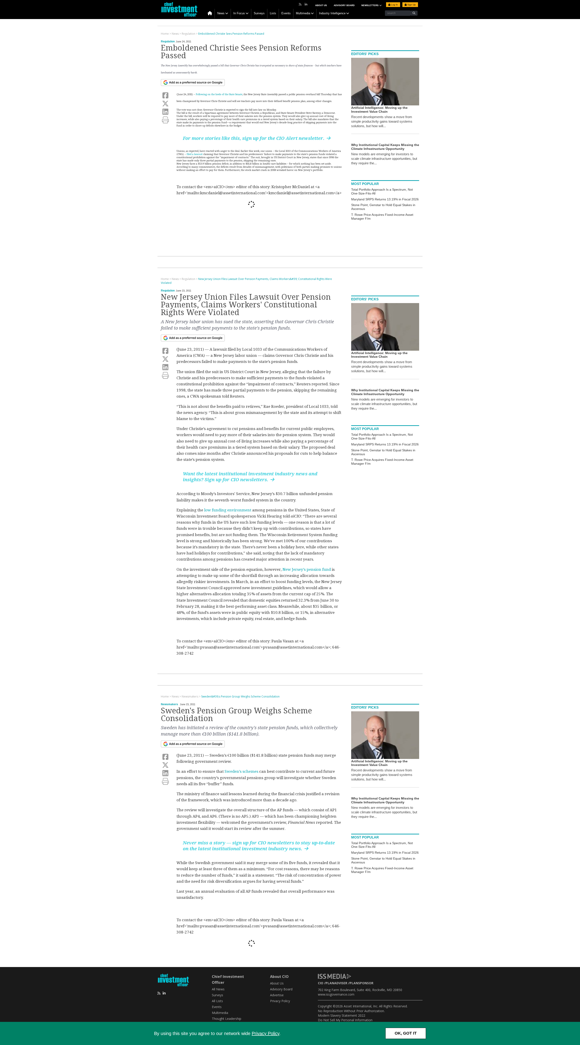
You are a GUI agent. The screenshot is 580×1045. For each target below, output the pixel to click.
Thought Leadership (226, 1018)
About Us (321, 5)
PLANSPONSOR (361, 983)
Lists (273, 13)
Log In (394, 4)
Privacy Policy (265, 1033)
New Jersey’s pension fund (307, 569)
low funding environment (227, 510)
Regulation (168, 41)
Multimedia (303, 13)
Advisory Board (344, 5)
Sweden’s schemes (242, 771)
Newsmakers (169, 704)
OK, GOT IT (406, 1033)
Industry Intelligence (332, 13)
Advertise (277, 995)
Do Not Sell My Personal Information (345, 1020)
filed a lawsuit (195, 154)
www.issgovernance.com (336, 994)
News (221, 13)
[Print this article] (165, 120)
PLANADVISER (336, 983)
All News (218, 989)
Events (286, 13)
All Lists (217, 1001)
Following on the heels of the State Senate (219, 94)
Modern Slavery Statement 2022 (341, 1015)
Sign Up (411, 4)
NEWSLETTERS (370, 5)
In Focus (239, 13)
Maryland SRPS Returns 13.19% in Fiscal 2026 (385, 199)
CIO (320, 983)
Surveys (259, 13)
